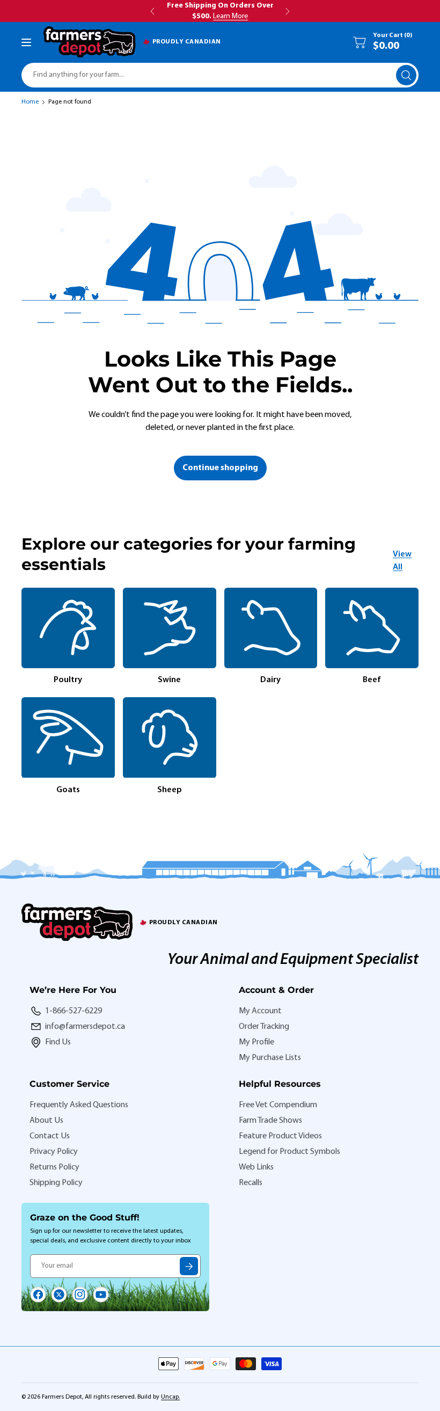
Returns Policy (54, 1167)
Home (30, 102)
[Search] (406, 75)
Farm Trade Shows (270, 1120)
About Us (46, 1120)
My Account (260, 1011)
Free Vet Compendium (278, 1105)
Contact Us (50, 1136)
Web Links (256, 1167)
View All (402, 561)
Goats (68, 790)
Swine (169, 680)
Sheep (169, 790)
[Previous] (21, 691)
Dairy (270, 680)
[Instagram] (80, 1294)
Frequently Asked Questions (79, 1105)
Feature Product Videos (280, 1136)
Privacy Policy (54, 1151)
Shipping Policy (56, 1183)
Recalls (250, 1183)
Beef (372, 680)
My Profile (256, 1042)
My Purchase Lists (270, 1058)
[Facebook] (38, 1294)
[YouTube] (101, 1294)
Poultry (68, 680)
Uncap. (170, 1397)
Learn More (230, 16)
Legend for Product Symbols (289, 1151)
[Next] (418, 691)
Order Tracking (264, 1026)
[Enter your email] (189, 1266)
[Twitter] (59, 1294)
